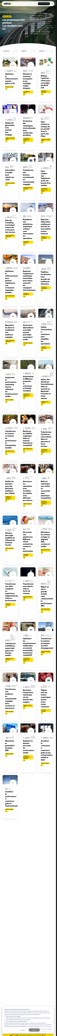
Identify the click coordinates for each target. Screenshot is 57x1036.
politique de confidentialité (45, 1026)
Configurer (22, 1030)
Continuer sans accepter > (46, 1030)
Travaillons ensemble (44, 3)
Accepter (34, 1030)
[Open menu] (52, 3)
